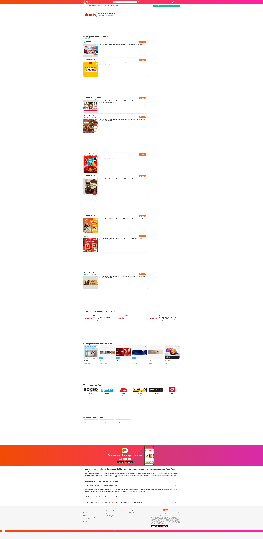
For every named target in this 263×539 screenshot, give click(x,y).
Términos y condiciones (120, 530)
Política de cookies (138, 530)
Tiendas (105, 5)
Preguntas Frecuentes (87, 510)
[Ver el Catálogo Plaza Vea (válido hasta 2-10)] (90, 282)
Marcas (84, 515)
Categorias (111, 5)
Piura (101, 485)
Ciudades (117, 5)
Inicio (85, 5)
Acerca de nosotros (87, 518)
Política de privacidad (129, 530)
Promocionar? (86, 512)
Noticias (85, 521)
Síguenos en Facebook (110, 512)
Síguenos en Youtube (110, 515)
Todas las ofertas (86, 513)
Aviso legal (112, 530)
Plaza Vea (92, 8)
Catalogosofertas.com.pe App (89, 517)
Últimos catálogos (92, 5)
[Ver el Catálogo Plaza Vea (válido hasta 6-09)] (90, 126)
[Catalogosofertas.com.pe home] (88, 2)
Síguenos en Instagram (110, 513)
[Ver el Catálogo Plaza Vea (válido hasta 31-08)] (90, 50)
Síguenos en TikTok (110, 516)
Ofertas (100, 5)
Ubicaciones (97, 8)
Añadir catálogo (86, 520)
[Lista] (178, 2)
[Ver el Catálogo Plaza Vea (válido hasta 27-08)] (90, 69)
